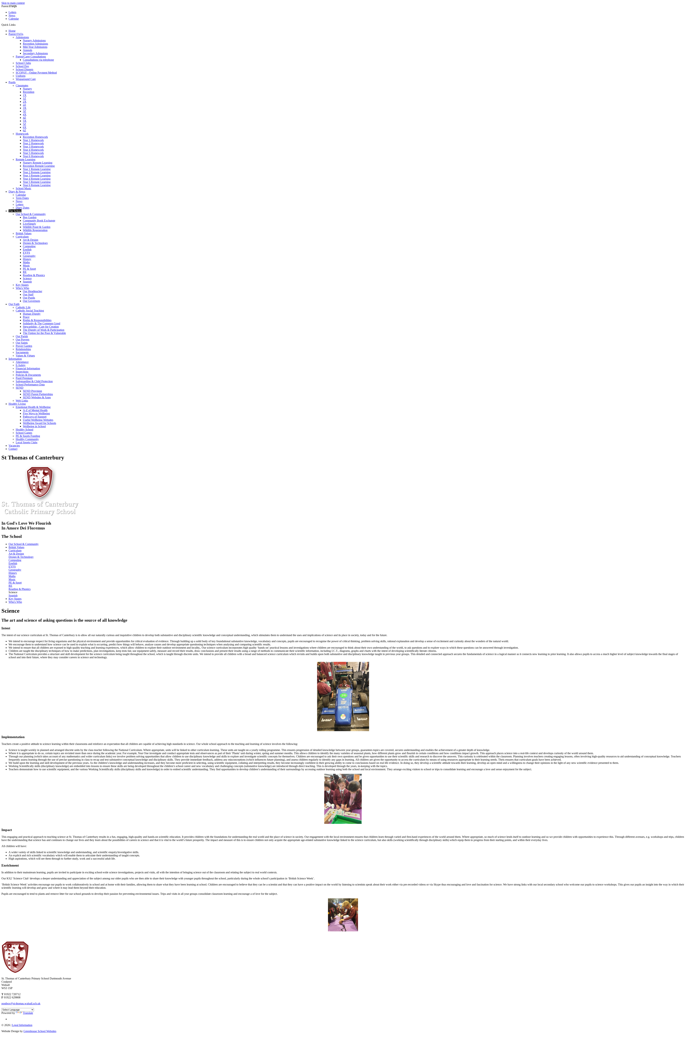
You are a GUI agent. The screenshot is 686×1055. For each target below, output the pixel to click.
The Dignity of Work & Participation (43, 329)
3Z (24, 111)
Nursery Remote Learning (37, 162)
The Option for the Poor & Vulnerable (44, 333)
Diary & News (17, 191)
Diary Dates (22, 207)
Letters (12, 12)
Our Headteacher (32, 291)
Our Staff (28, 294)
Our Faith (14, 304)
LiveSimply (29, 223)
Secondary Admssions (35, 53)
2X (24, 101)
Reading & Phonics (34, 275)
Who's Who (22, 288)
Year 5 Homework (33, 153)
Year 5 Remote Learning (37, 181)
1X (24, 95)
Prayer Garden (24, 345)
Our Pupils (29, 297)
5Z (24, 124)
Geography (29, 255)
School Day (22, 66)
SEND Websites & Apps (37, 397)
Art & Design (30, 239)
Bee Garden (29, 217)
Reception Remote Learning (39, 165)
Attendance (22, 362)
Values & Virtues (25, 355)
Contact (13, 448)
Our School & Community (31, 214)
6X (24, 127)
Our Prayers (22, 339)
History (27, 259)
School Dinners (24, 69)
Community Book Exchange (39, 220)
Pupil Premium (24, 378)
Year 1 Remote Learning (37, 169)
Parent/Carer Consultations (31, 56)
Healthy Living (17, 403)
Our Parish (22, 336)
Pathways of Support (34, 416)
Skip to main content (13, 2)
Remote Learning (25, 159)
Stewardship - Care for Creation (41, 326)
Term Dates (22, 198)
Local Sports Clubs (26, 442)
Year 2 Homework (33, 143)
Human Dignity (32, 313)
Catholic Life (23, 307)
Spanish (27, 281)
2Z (24, 104)
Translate (28, 1012)
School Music (23, 188)
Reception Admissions (35, 43)
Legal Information (22, 1025)
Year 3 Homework (33, 146)
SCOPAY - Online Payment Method (36, 72)
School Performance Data (30, 384)
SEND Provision (32, 390)
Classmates (22, 85)
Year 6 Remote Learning (37, 185)
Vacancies (14, 445)
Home (12, 30)
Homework (22, 133)
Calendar (14, 18)
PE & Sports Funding (28, 435)
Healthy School (24, 429)
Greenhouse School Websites (39, 1031)
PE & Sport (29, 268)
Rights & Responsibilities (37, 320)
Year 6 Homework (33, 156)
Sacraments (22, 352)
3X (24, 108)
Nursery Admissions (34, 40)
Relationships (23, 349)
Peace (26, 317)
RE (25, 271)
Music (26, 265)
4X (24, 114)
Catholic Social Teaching (30, 310)
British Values (23, 233)
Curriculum (22, 236)
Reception (28, 91)
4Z (24, 117)
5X (24, 120)
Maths (26, 262)
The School (15, 210)
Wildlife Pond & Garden (36, 226)
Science (27, 278)
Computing (29, 246)
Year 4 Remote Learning (37, 178)
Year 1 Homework (33, 140)
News (12, 15)
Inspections (22, 371)
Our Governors (31, 300)
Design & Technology (35, 243)
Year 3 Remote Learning (37, 175)
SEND (19, 387)
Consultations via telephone (38, 59)
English (27, 249)
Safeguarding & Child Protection (34, 381)
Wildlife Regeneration (35, 230)
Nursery (27, 88)
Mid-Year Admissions (35, 46)
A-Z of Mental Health (35, 410)
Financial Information (28, 368)
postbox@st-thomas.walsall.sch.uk (20, 1003)
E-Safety (21, 365)
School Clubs (23, 62)
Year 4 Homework (33, 149)
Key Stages (22, 284)
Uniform (20, 75)
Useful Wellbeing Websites (38, 419)
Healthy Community (27, 439)
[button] (17, 25)
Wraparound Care (26, 79)
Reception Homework (35, 136)
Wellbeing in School (34, 426)
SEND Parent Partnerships (38, 394)
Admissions (22, 37)
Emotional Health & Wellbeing (33, 407)
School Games (24, 432)
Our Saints (22, 342)
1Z (24, 98)
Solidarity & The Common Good (41, 323)
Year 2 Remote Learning (37, 172)
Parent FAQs (16, 34)
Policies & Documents (28, 374)
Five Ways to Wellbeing (36, 413)
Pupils (12, 82)
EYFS (26, 252)
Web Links (22, 400)
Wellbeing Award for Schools (39, 423)
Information (15, 358)
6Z (24, 130)
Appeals (27, 50)
